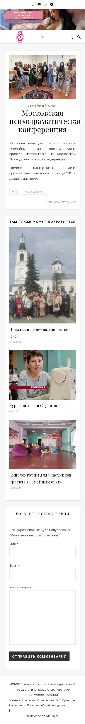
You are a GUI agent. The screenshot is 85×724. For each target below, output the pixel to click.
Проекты (68, 700)
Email (14, 565)
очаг (15, 191)
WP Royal (52, 716)
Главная (14, 700)
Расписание (17, 705)
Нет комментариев (60, 202)
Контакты (29, 700)
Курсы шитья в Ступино (33, 405)
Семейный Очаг (42, 105)
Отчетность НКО (49, 700)
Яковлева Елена (35, 191)
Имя (13, 544)
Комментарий (20, 587)
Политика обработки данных (47, 705)
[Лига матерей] (19, 36)
